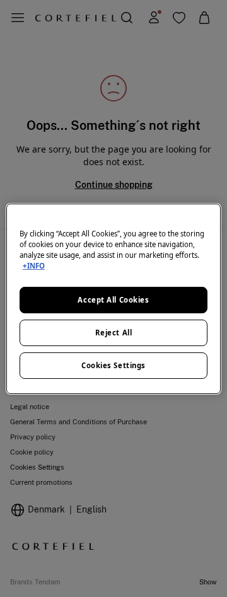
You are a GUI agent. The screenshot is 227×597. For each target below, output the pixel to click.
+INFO (34, 265)
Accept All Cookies (113, 299)
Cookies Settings (113, 365)
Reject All (113, 332)
